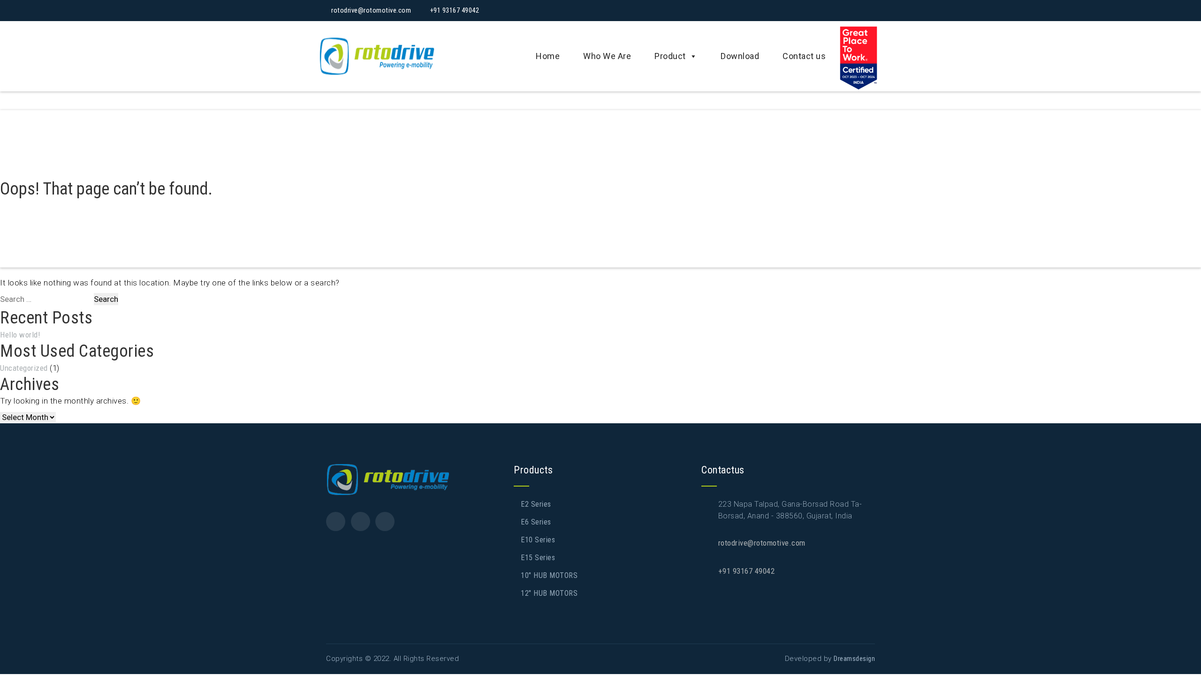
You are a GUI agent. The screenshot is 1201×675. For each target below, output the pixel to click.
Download (740, 56)
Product (670, 56)
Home (548, 56)
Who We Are (607, 56)
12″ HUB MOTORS (549, 593)
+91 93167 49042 (746, 571)
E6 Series (536, 522)
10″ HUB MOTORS (549, 575)
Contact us (804, 56)
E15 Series (538, 557)
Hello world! (20, 334)
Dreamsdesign (854, 658)
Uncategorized (24, 368)
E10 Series (538, 539)
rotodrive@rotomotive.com (762, 543)
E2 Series (536, 504)
